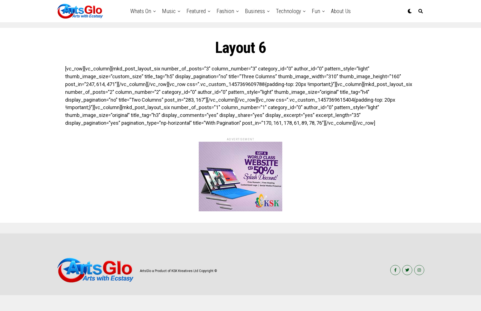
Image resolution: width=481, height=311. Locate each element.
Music (169, 11)
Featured (196, 11)
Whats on (140, 11)
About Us (341, 11)
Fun (316, 11)
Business (255, 11)
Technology (288, 11)
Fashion (225, 11)
